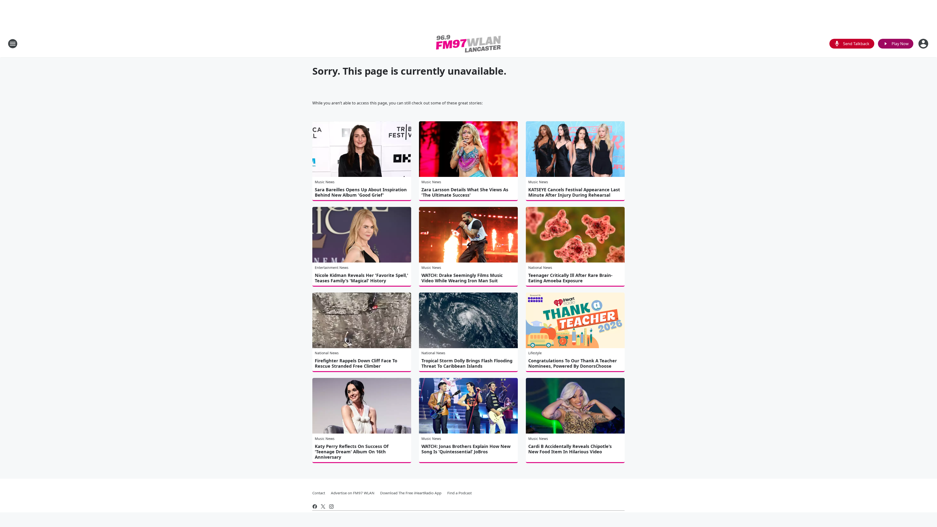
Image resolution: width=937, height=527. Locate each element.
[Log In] (923, 44)
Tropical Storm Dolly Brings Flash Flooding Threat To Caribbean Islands (466, 363)
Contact (318, 492)
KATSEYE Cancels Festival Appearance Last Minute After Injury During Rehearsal (574, 192)
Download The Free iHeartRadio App (410, 492)
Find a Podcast (459, 492)
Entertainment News (331, 267)
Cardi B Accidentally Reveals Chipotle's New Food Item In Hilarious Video (570, 449)
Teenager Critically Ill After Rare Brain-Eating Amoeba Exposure (570, 278)
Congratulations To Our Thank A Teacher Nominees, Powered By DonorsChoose (572, 363)
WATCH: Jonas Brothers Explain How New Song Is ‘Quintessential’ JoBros (465, 449)
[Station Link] (468, 43)
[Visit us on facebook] (315, 506)
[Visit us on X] (323, 506)
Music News (325, 182)
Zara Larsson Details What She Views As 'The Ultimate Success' (464, 192)
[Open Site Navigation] (13, 44)
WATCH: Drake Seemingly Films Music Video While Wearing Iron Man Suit (462, 278)
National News (540, 267)
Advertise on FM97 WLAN (352, 492)
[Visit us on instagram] (331, 506)
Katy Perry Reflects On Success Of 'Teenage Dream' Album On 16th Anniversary (351, 452)
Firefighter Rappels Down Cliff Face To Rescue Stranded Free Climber (356, 363)
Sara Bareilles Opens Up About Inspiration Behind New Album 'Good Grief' (361, 192)
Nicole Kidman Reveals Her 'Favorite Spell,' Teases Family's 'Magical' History (361, 278)
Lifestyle (535, 353)
